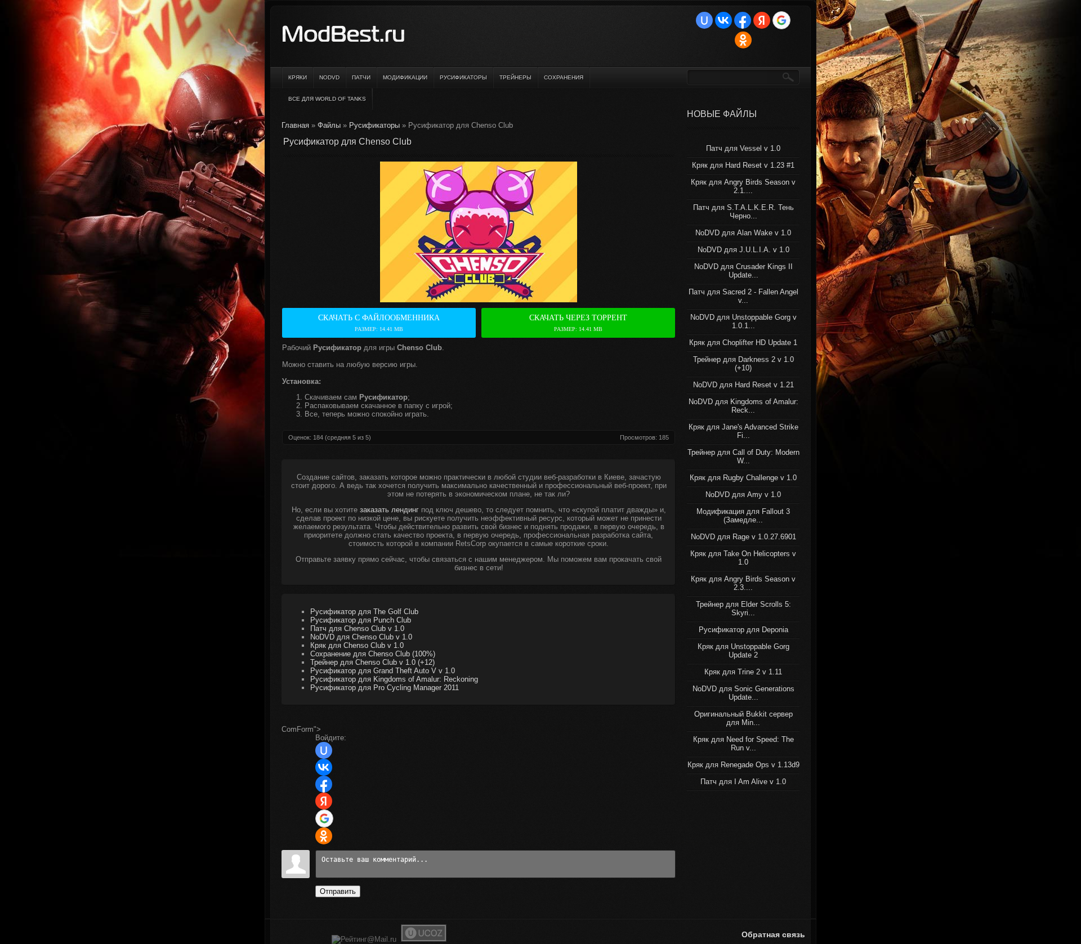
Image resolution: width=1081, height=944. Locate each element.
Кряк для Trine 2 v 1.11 (743, 672)
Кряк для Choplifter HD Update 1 (743, 342)
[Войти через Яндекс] (761, 20)
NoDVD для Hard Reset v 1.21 (743, 385)
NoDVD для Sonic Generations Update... (743, 692)
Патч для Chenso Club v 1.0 (357, 628)
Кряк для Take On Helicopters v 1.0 (743, 557)
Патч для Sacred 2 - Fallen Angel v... (743, 296)
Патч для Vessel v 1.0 (743, 148)
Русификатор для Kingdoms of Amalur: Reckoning (394, 679)
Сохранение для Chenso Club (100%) (372, 654)
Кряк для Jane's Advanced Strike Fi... (743, 431)
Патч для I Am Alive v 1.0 (743, 781)
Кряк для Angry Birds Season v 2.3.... (743, 583)
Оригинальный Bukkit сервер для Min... (743, 718)
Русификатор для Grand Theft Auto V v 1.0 (382, 670)
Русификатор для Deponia (743, 629)
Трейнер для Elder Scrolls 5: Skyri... (743, 608)
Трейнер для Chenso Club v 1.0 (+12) (372, 662)
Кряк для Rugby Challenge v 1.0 (743, 477)
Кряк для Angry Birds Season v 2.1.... (743, 186)
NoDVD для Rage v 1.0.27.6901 (743, 537)
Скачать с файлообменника (379, 323)
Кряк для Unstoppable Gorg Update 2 (743, 650)
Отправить (338, 891)
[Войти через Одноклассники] (743, 40)
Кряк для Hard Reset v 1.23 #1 (743, 165)
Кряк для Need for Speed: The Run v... (743, 743)
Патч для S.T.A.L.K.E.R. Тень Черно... (743, 211)
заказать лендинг (389, 509)
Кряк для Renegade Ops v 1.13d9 (743, 764)
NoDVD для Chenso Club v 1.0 (361, 637)
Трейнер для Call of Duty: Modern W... (743, 456)
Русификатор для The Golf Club (364, 611)
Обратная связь (773, 934)
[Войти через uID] (704, 20)
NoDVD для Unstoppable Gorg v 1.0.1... (743, 321)
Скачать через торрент (578, 323)
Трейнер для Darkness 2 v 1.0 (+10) (743, 363)
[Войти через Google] (781, 20)
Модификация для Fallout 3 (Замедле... (743, 515)
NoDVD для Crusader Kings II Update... (743, 270)
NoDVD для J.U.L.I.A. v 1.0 (743, 249)
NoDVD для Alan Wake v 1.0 (743, 233)
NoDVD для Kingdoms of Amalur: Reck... (743, 405)
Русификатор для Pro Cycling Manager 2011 (384, 687)
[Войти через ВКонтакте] (723, 20)
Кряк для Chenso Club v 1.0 (357, 645)
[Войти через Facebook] (742, 20)
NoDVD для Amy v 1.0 (743, 494)
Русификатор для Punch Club (360, 620)
